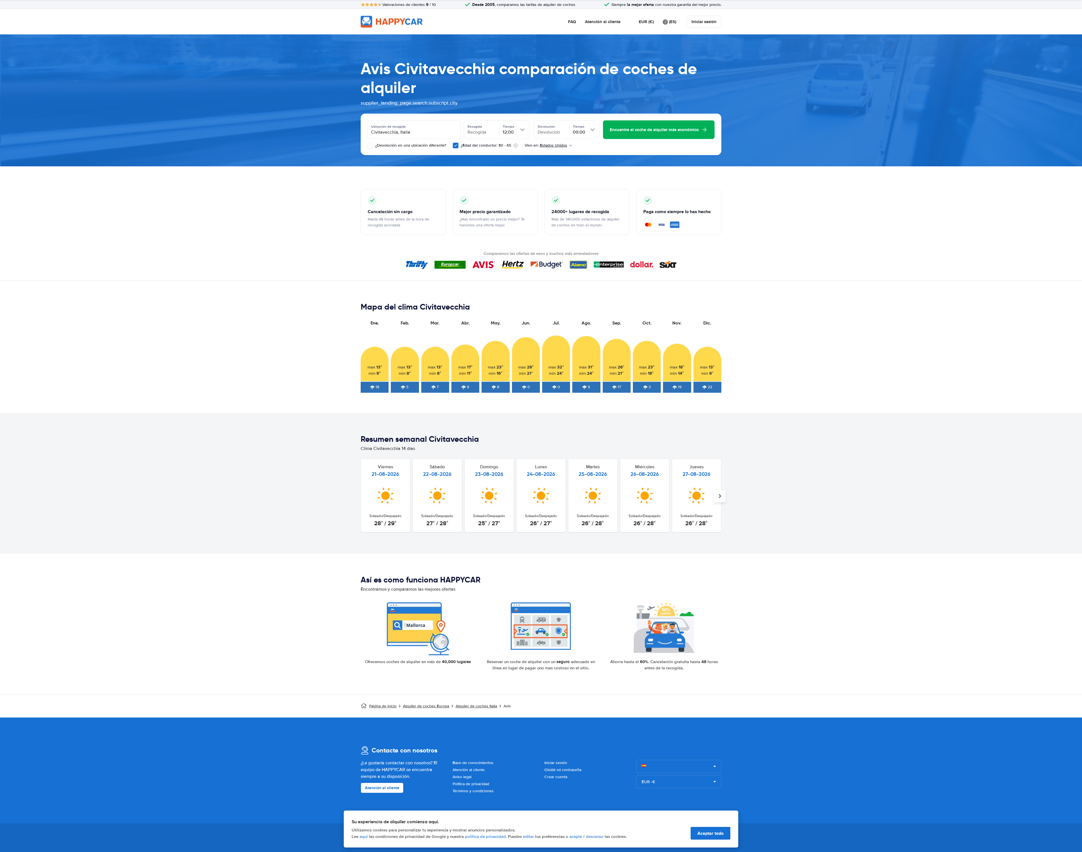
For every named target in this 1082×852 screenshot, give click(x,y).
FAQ (572, 22)
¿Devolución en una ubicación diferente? (410, 145)
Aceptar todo (710, 833)
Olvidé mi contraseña (562, 769)
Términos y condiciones (473, 791)
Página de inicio (382, 706)
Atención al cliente (602, 22)
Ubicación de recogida (388, 126)
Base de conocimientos (473, 762)
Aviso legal (462, 776)
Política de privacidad (471, 784)
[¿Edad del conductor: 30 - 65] (455, 145)
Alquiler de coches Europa (426, 706)
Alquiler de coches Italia (476, 706)
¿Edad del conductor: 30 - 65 (486, 145)
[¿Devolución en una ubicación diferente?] (370, 145)
